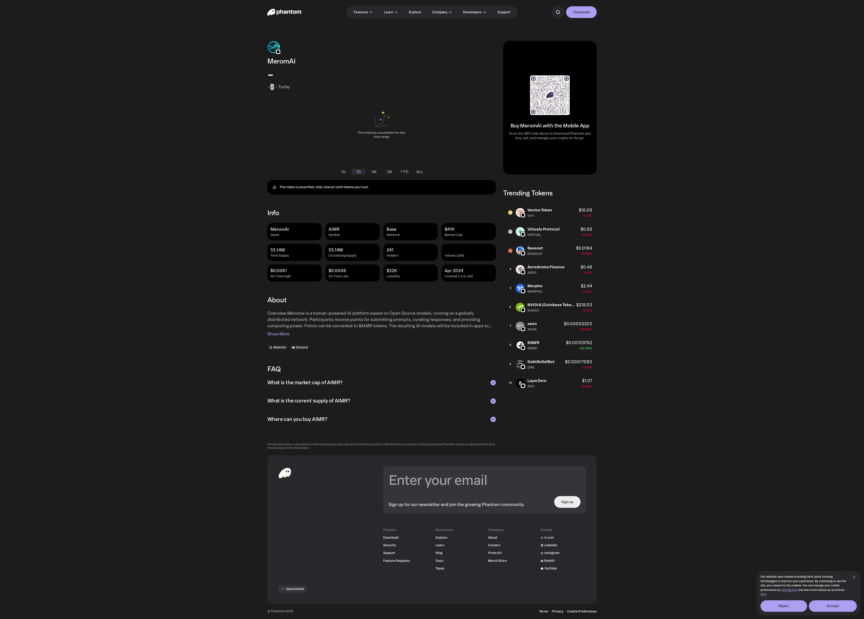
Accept (833, 606)
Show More (278, 334)
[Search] (558, 12)
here (763, 594)
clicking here (789, 590)
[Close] (854, 577)
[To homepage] (285, 473)
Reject (783, 606)
